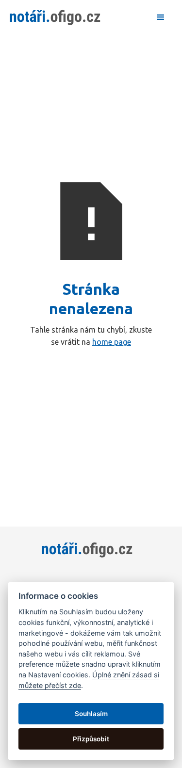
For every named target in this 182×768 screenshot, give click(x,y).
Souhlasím (91, 714)
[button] (160, 17)
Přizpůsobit (91, 739)
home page (111, 341)
